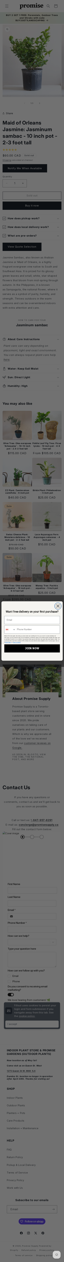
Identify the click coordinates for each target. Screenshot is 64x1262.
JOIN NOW (32, 648)
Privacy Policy (8, 642)
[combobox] (10, 629)
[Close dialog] (57, 606)
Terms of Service (16, 642)
